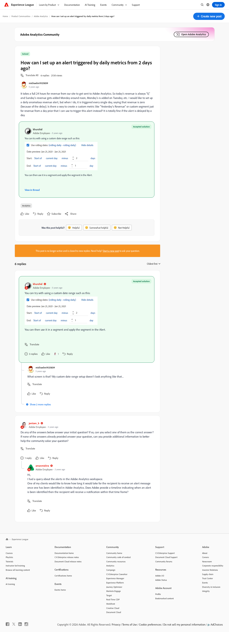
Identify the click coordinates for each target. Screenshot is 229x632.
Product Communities (20, 16)
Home (5, 16)
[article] (86, 319)
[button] (209, 16)
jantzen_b (34, 423)
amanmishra (42, 465)
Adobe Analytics (41, 16)
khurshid (37, 129)
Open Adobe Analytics (193, 34)
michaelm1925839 (38, 83)
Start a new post (111, 250)
